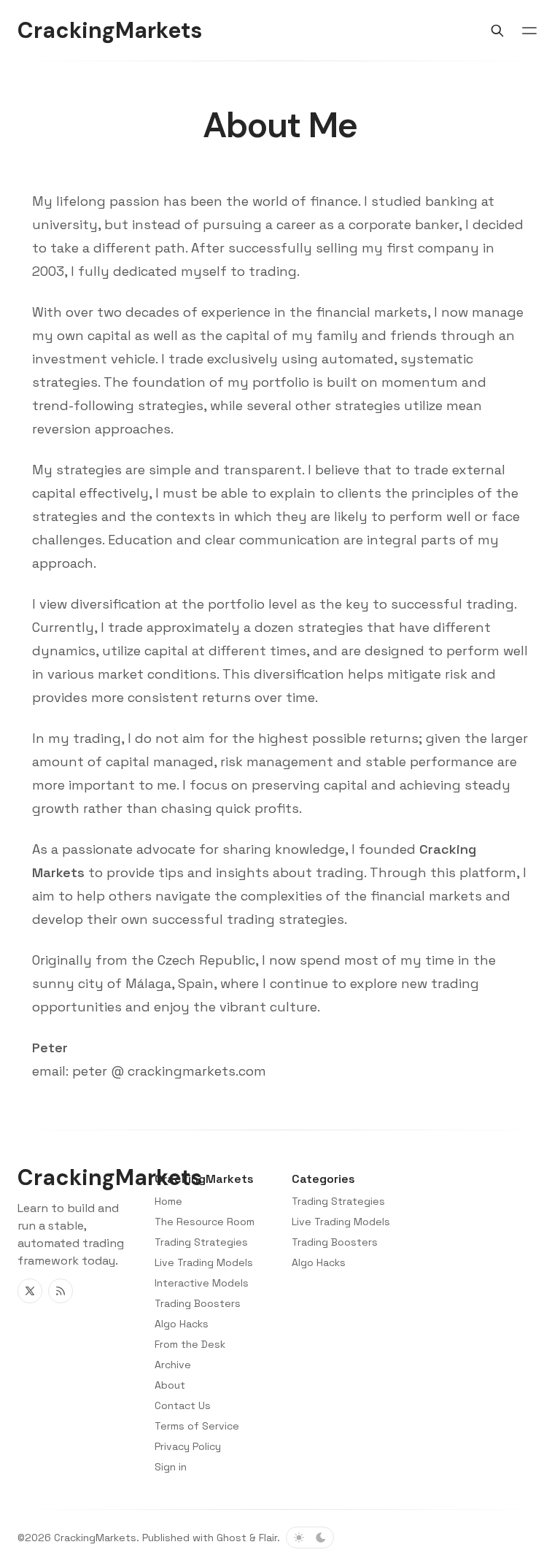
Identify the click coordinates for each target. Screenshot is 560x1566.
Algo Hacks (319, 1262)
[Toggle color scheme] (310, 1537)
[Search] (497, 31)
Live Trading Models (341, 1221)
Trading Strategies (338, 1201)
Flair (268, 1537)
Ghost (231, 1537)
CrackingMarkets (95, 1537)
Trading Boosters (335, 1242)
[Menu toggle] (529, 31)
